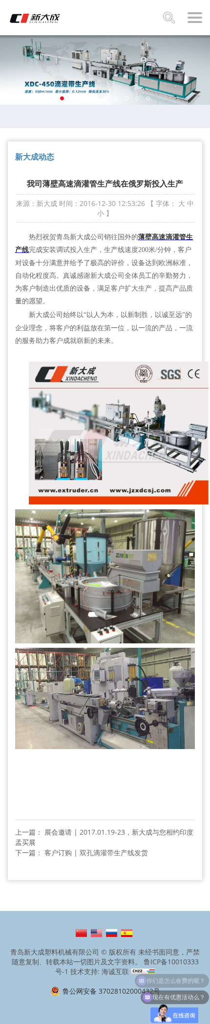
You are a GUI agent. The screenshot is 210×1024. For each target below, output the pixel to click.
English (96, 933)
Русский (111, 933)
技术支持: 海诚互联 (99, 971)
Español (126, 933)
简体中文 (81, 933)
